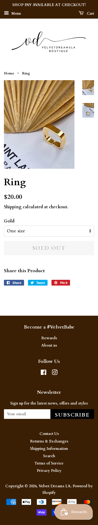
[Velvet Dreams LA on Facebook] (44, 373)
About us (49, 345)
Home (9, 73)
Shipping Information (49, 448)
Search (49, 455)
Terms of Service (49, 463)
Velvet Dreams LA (55, 486)
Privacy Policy (49, 470)
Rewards (49, 338)
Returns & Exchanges (49, 441)
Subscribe (72, 414)
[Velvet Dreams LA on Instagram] (54, 373)
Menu (15, 13)
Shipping (13, 207)
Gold (9, 221)
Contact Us (49, 433)
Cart (90, 13)
